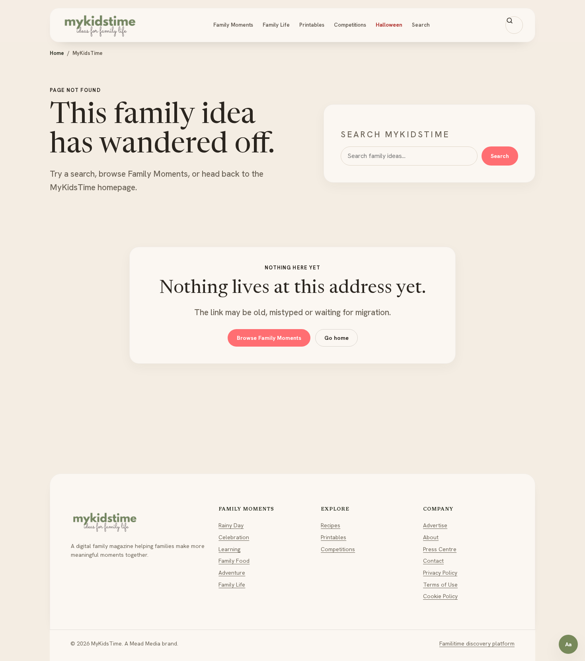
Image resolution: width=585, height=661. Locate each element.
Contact (433, 560)
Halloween (389, 24)
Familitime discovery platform (477, 643)
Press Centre (439, 549)
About (431, 537)
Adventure (231, 572)
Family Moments (233, 24)
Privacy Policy (440, 572)
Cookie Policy (440, 596)
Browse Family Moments (269, 337)
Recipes (330, 525)
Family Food (234, 560)
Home (57, 53)
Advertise (435, 525)
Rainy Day (231, 525)
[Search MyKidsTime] (514, 25)
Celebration (233, 537)
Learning (229, 549)
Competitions (350, 24)
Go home (336, 337)
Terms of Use (440, 584)
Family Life (276, 24)
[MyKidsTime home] (100, 25)
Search (421, 24)
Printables (311, 24)
